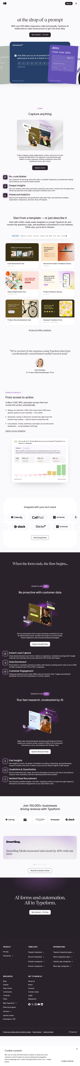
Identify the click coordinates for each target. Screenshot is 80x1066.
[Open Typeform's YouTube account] (39, 1004)
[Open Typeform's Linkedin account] (42, 1004)
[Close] (77, 1049)
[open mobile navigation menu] (76, 3)
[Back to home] (5, 3)
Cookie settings (48, 1032)
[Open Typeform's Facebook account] (29, 1004)
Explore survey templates (15, 431)
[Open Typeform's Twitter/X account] (32, 1004)
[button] (34, 864)
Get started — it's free (40, 35)
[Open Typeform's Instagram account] (35, 1004)
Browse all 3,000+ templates (40, 330)
